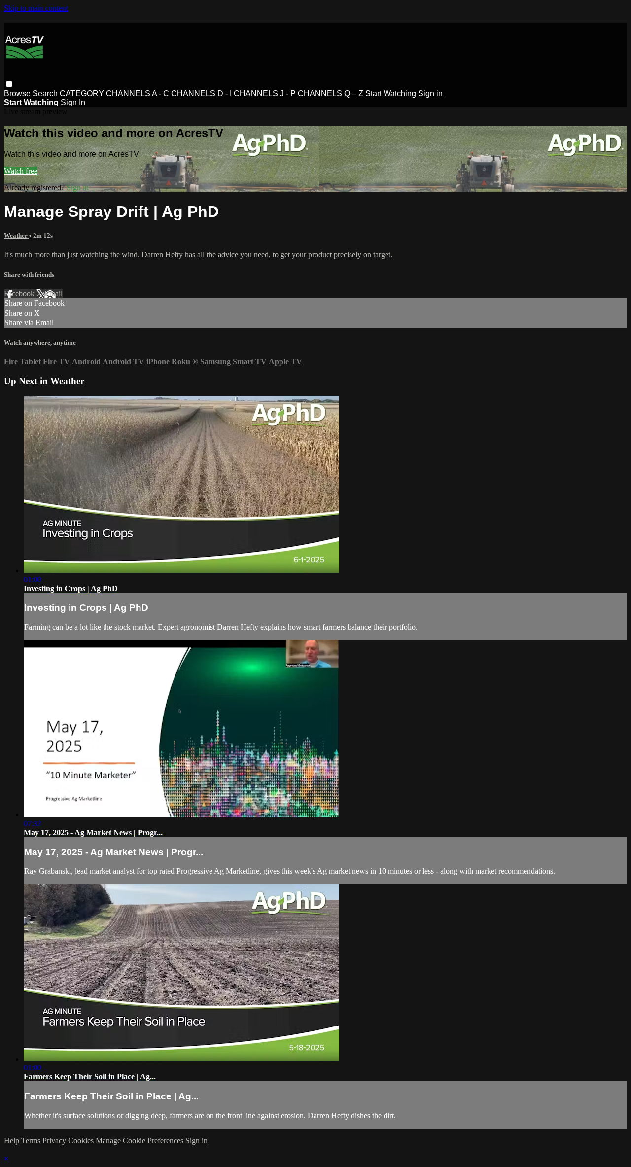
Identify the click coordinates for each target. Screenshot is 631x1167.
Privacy (55, 1140)
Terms (31, 1140)
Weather (16, 235)
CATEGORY (82, 93)
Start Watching (391, 93)
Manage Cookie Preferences (140, 1140)
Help (12, 1140)
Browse (18, 93)
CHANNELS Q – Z (330, 93)
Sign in (430, 93)
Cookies (82, 1140)
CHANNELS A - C (137, 93)
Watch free (20, 171)
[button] (9, 84)
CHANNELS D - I (201, 93)
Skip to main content (36, 8)
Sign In (73, 102)
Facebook (20, 293)
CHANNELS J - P (265, 93)
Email (53, 293)
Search (46, 93)
